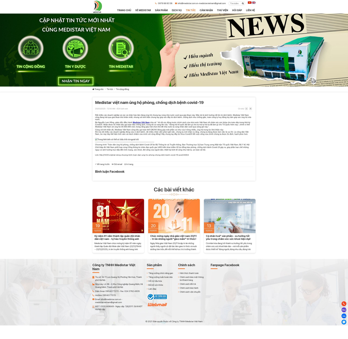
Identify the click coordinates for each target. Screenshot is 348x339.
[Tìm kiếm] (243, 3)
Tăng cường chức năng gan (160, 273)
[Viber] (344, 310)
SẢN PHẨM (161, 10)
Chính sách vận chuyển (190, 292)
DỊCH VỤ (177, 10)
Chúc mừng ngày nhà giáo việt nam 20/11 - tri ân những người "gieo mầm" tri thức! (173, 237)
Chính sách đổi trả (188, 284)
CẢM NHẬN (206, 10)
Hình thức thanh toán (189, 273)
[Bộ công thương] (157, 300)
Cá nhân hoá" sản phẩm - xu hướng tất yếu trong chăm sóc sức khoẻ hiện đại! (228, 237)
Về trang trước (103, 164)
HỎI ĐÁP (237, 10)
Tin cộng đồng (122, 89)
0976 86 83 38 (165, 3)
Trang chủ (98, 89)
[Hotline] (344, 303)
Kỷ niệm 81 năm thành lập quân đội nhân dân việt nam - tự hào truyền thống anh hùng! (117, 238)
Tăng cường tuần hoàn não (160, 277)
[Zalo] (344, 316)
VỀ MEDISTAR (143, 10)
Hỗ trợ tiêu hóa (155, 281)
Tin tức (110, 89)
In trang (129, 164)
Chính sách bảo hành (189, 288)
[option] (118, 226)
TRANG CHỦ (124, 10)
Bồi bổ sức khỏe (155, 285)
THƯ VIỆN (222, 10)
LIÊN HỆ (250, 10)
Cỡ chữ (241, 109)
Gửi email (118, 164)
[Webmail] (157, 307)
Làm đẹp (152, 289)
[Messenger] (344, 322)
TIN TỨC (191, 10)
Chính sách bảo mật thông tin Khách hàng (192, 278)
